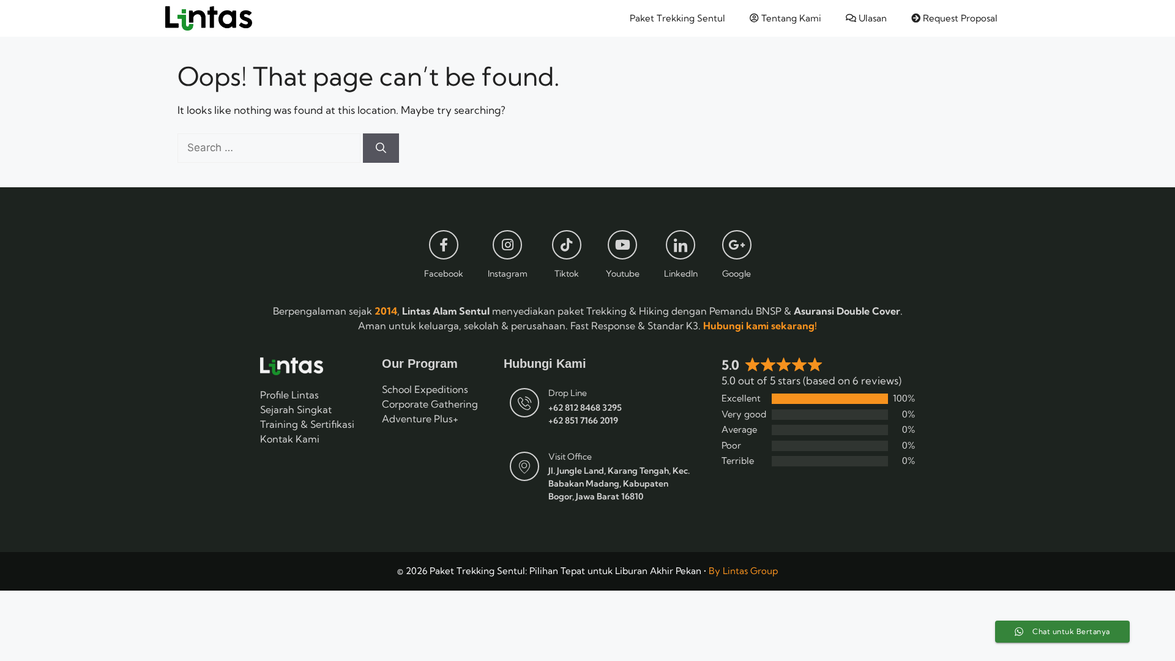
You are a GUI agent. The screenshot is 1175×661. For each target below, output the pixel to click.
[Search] (381, 148)
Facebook (443, 273)
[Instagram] (507, 245)
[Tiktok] (566, 245)
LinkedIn (681, 273)
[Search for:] (270, 147)
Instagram (508, 273)
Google (736, 273)
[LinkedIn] (680, 245)
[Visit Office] (524, 466)
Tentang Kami (790, 18)
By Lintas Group (743, 571)
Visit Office (570, 456)
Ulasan (871, 18)
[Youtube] (622, 245)
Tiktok (566, 273)
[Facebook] (443, 245)
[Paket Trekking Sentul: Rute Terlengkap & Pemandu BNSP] (208, 18)
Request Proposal (959, 18)
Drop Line (567, 392)
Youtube (623, 273)
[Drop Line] (524, 402)
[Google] (737, 245)
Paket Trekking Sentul (677, 18)
